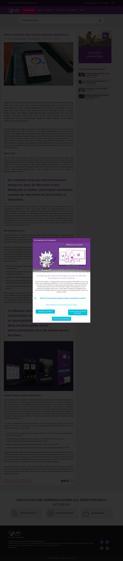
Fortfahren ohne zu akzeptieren (61, 318)
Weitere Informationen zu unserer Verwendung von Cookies (61, 304)
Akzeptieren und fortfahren (45, 311)
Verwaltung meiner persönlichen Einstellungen (77, 312)
